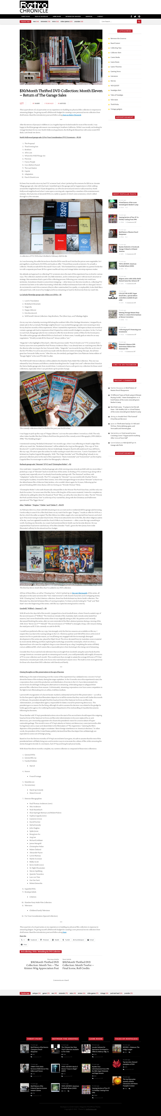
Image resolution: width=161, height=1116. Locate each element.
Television (114, 100)
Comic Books (115, 57)
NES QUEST (115, 86)
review (81, 993)
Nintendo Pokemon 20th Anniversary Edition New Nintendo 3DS (127, 347)
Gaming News (116, 72)
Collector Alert (116, 53)
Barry (37, 104)
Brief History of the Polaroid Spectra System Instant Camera (39, 1088)
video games (66, 21)
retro (55, 21)
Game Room (57, 16)
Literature (114, 76)
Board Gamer (115, 43)
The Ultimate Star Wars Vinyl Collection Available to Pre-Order (70, 1049)
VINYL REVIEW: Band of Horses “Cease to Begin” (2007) (69, 1069)
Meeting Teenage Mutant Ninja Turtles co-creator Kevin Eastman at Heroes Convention (130, 315)
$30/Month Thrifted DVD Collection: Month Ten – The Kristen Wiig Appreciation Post (41, 965)
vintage (104, 993)
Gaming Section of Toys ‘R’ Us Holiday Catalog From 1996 (101, 1090)
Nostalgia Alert (116, 90)
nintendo (45, 21)
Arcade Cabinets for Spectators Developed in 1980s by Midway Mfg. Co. (100, 1049)
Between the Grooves (73, 16)
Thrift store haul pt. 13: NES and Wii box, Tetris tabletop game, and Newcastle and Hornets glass (125, 426)
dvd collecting (26, 952)
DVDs (35, 952)
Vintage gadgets (116, 109)
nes (36, 21)
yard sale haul (116, 993)
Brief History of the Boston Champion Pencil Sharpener (39, 1049)
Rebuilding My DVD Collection (49, 952)
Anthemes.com (91, 1109)
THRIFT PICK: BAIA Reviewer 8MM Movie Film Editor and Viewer (40, 1069)
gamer (46, 993)
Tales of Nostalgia (41, 16)
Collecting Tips (116, 48)
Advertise (89, 16)
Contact (100, 16)
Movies (63, 104)
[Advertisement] (124, 155)
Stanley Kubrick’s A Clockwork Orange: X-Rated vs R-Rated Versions (129, 249)
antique (37, 993)
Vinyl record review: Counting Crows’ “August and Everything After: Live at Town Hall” (125, 435)
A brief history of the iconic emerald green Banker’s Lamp (125, 400)
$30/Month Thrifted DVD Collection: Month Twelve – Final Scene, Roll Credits (78, 965)
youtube (78, 21)
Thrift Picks (25, 16)
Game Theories (116, 67)
